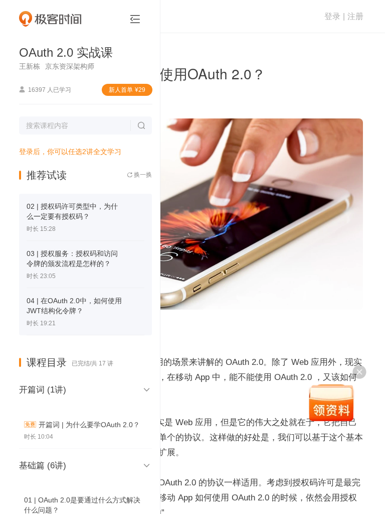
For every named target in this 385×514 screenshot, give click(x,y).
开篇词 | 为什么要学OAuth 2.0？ (89, 425)
